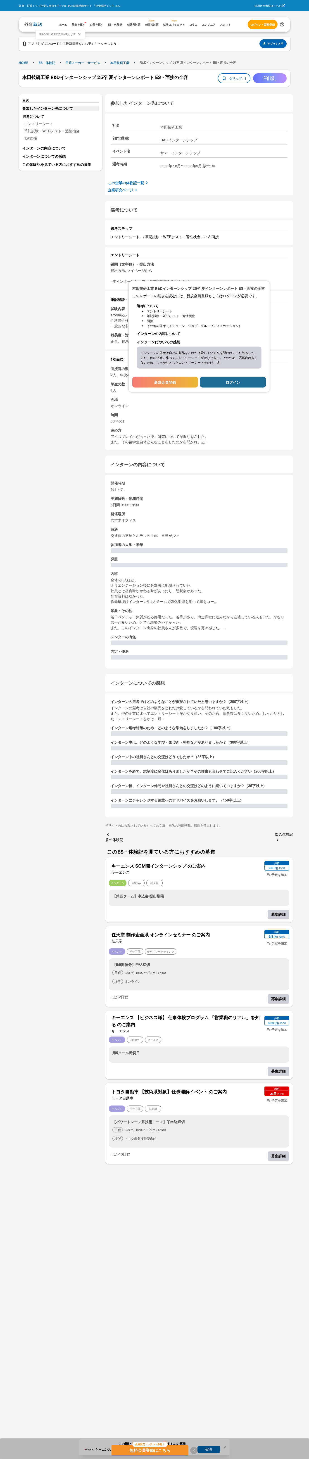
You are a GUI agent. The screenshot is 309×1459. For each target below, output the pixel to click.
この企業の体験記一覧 (126, 182)
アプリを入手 (275, 44)
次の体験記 (284, 834)
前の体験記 (114, 839)
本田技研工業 (119, 62)
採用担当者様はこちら (268, 5)
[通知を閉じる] (79, 34)
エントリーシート (38, 123)
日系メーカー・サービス (82, 62)
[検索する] (282, 24)
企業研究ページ (120, 189)
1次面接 (30, 138)
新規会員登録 (165, 382)
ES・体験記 (46, 62)
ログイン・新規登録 (262, 24)
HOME (23, 62)
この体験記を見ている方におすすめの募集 (56, 164)
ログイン (233, 382)
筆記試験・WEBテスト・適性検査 (52, 130)
